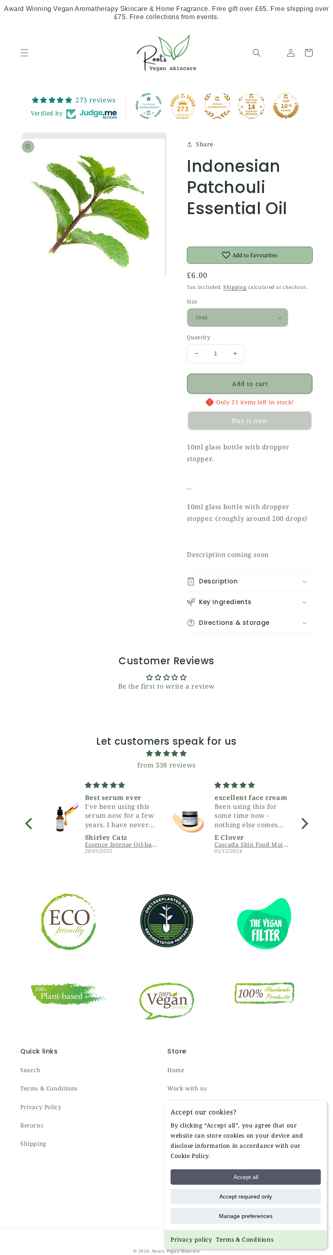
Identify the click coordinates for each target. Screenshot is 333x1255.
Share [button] (204, 144)
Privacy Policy (40, 1107)
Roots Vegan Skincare (176, 1251)
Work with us (187, 1088)
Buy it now (250, 420)
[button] (24, 53)
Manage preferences (245, 1216)
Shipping (235, 287)
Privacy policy (191, 1239)
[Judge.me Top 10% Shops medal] (286, 106)
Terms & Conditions (244, 1239)
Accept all (246, 1177)
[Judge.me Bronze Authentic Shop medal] (217, 106)
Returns (31, 1125)
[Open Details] (274, 53)
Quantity (198, 337)
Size (192, 301)
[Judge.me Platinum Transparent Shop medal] (149, 106)
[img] (166, 753)
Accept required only (245, 1196)
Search (30, 1070)
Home (175, 1070)
